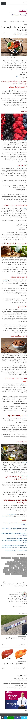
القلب (16, 62)
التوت (20, 564)
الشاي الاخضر (12, 566)
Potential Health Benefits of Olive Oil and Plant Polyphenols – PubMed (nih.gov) (14, 534)
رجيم (25, 574)
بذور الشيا (23, 384)
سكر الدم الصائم (14, 574)
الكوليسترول (18, 76)
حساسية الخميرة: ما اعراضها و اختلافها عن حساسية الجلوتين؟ (15, 683)
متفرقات (25, 24)
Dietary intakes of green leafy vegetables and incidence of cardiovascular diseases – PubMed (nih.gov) (14, 529)
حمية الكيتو (6, 572)
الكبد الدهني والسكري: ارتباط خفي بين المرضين (15, 663)
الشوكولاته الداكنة (22, 568)
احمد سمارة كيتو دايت (6, 558)
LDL (25, 558)
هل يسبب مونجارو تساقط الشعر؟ (20, 685)
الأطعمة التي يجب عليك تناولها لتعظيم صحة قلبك (16, 562)
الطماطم (25, 309)
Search (25, 1)
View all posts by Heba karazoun (19, 607)
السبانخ (10, 90)
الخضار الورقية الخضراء (9, 564)
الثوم (23, 419)
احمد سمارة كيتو (15, 558)
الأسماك (25, 208)
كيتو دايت (24, 576)
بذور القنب (24, 572)
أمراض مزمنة (24, 636)
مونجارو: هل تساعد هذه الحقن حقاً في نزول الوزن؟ (15, 639)
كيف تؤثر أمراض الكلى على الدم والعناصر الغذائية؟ (17, 688)
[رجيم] (19, 12)
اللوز (26, 354)
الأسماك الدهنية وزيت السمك (20, 560)
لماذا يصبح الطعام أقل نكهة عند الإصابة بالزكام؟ (18, 681)
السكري (17, 566)
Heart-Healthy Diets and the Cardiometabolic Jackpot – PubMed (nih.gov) (15, 524)
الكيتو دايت (21, 570)
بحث (3, 3)
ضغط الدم (8, 574)
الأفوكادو (23, 168)
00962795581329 (12, 514)
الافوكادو (24, 564)
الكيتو (25, 570)
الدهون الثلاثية (23, 566)
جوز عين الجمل (13, 572)
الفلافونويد (5, 280)
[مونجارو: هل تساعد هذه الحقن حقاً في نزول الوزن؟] (14, 616)
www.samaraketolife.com (7, 516)
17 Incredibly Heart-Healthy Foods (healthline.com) (16, 551)
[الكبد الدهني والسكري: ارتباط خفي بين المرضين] (14, 649)
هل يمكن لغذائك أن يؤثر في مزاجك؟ (20, 678)
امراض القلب (11, 570)
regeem (21, 558)
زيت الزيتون (25, 462)
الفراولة (25, 141)
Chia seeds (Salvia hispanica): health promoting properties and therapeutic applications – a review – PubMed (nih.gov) (14, 546)
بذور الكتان (19, 572)
